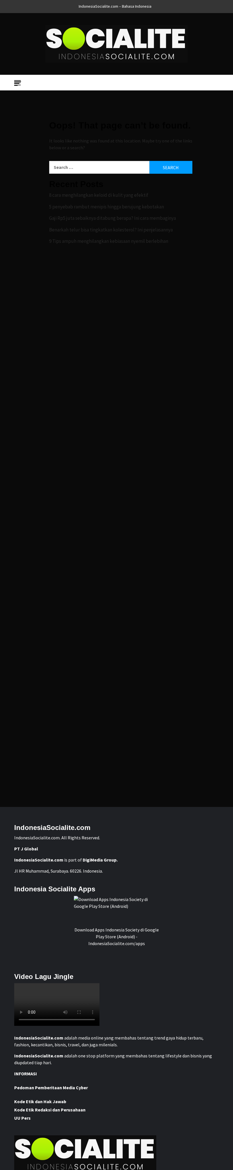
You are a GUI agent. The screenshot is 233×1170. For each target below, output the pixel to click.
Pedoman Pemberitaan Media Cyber (51, 1087)
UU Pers (22, 1118)
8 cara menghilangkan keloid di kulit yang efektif (98, 195)
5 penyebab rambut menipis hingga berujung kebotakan (106, 207)
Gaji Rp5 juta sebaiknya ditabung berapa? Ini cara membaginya (112, 218)
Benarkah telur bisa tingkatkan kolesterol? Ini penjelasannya (111, 230)
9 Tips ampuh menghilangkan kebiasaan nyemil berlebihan (108, 241)
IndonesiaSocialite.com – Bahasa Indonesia (115, 6)
